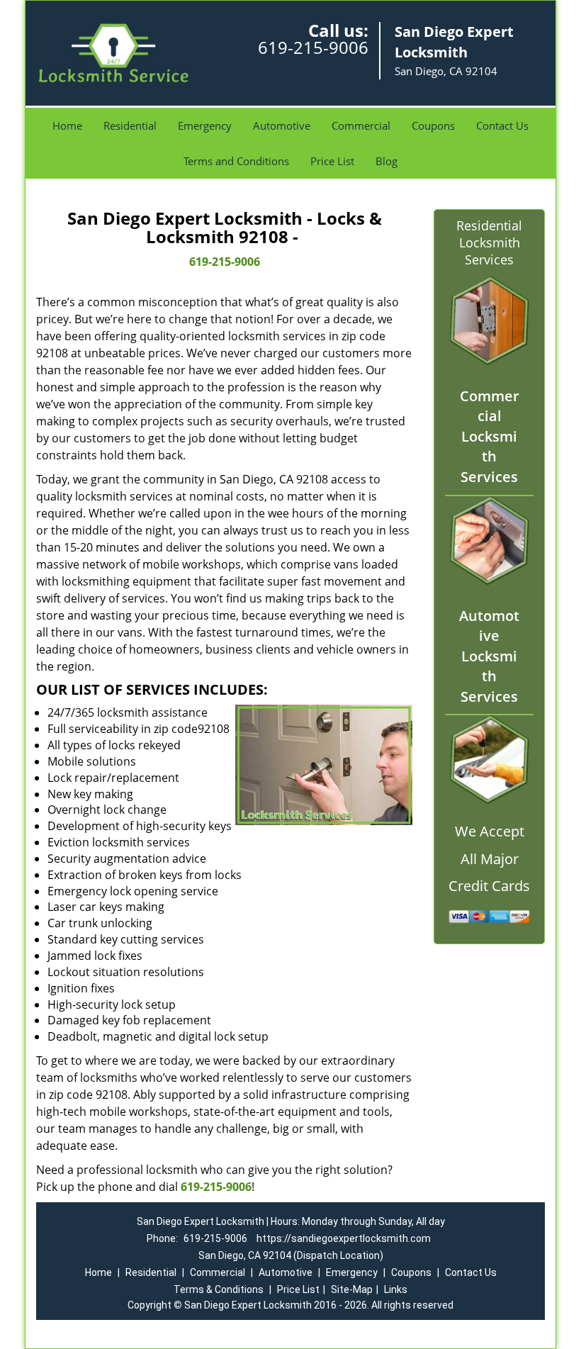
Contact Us (502, 125)
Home (67, 125)
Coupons (433, 125)
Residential (130, 125)
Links (395, 1289)
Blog (386, 161)
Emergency (205, 125)
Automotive (281, 125)
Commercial (361, 125)
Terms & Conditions (219, 1289)
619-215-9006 (313, 47)
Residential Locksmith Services (489, 242)
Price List (332, 161)
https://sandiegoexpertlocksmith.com (343, 1238)
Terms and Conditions (236, 161)
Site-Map (352, 1289)
